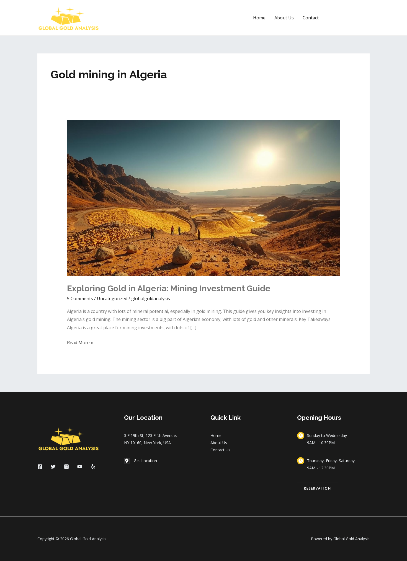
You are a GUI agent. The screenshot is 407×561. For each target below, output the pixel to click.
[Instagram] (66, 466)
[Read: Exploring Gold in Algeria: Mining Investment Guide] (203, 198)
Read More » (80, 342)
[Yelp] (93, 466)
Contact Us (220, 449)
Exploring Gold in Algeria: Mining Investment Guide (169, 288)
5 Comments (80, 298)
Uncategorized (112, 298)
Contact (311, 18)
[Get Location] (140, 460)
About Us (284, 18)
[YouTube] (79, 466)
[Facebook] (39, 466)
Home (259, 18)
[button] (349, 18)
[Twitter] (53, 466)
